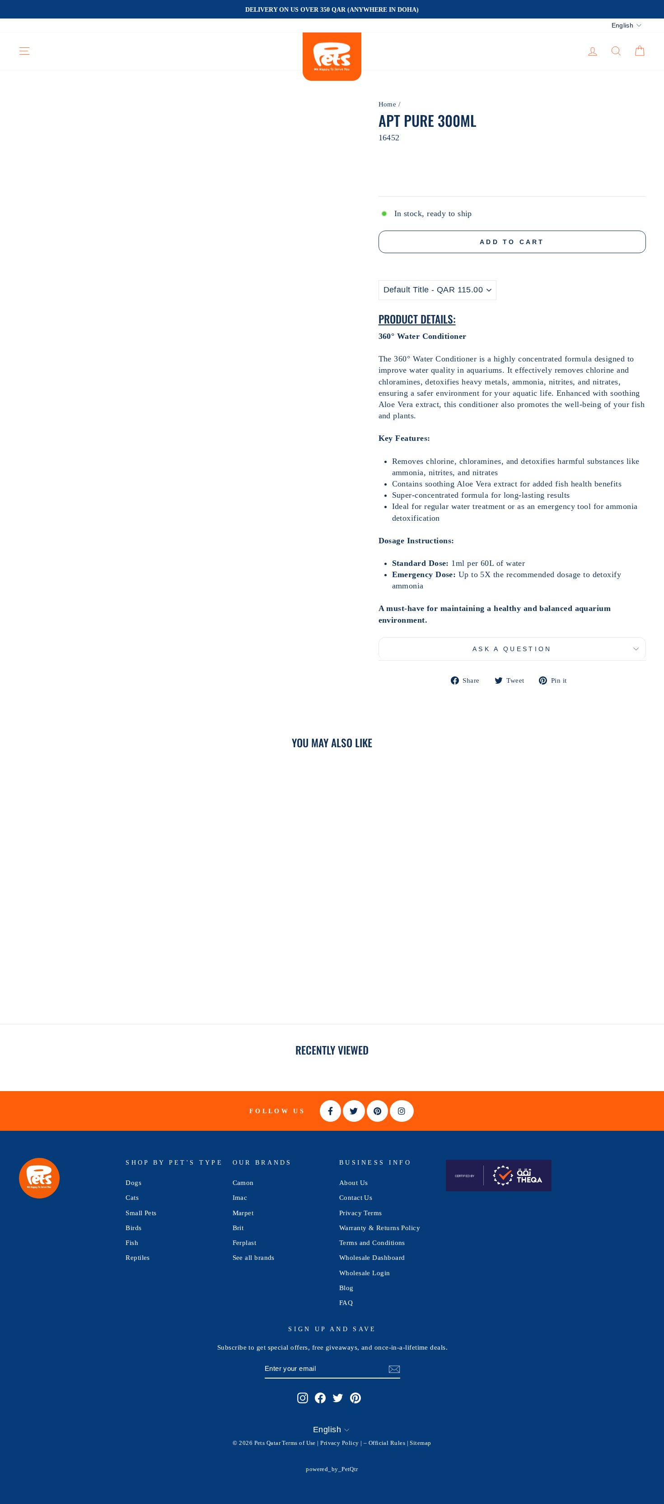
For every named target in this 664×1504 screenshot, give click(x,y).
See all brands (254, 1257)
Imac (240, 1197)
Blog (346, 1287)
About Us (353, 1182)
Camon (243, 1182)
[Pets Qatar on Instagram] (302, 1397)
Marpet (243, 1213)
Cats (132, 1197)
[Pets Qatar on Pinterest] (355, 1397)
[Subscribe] (394, 1368)
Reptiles (138, 1257)
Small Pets (141, 1213)
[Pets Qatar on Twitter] (337, 1397)
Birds (133, 1227)
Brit (238, 1227)
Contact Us (356, 1197)
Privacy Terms (360, 1213)
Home (388, 104)
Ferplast (245, 1242)
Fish (132, 1242)
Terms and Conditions (372, 1242)
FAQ (346, 1302)
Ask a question (512, 649)
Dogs (133, 1182)
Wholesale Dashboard (372, 1257)
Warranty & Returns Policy (379, 1227)
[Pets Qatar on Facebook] (320, 1397)
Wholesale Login (364, 1273)
